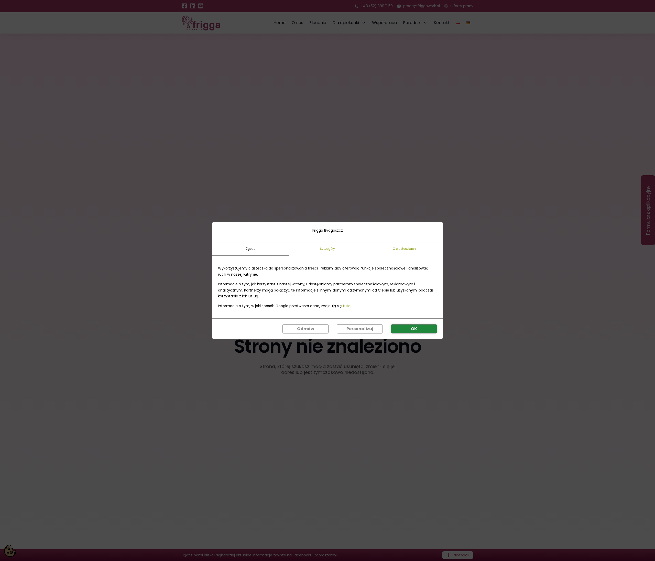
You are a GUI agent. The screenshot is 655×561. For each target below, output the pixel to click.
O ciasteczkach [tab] (404, 249)
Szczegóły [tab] (327, 249)
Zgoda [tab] (251, 249)
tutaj (347, 305)
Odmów (305, 329)
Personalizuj (359, 329)
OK (414, 329)
